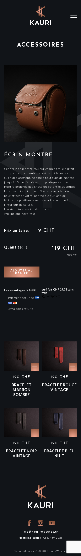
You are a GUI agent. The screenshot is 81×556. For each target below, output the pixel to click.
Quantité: (13, 247)
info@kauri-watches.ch (40, 531)
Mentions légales (29, 537)
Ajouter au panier (21, 272)
